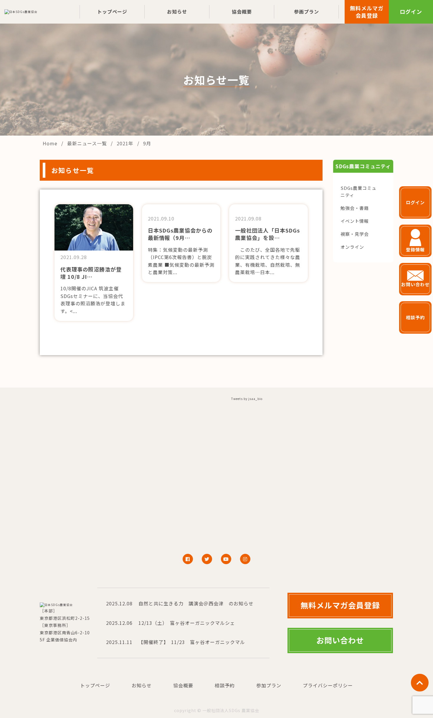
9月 (147, 143)
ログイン (411, 11)
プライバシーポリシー (328, 685)
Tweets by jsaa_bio (246, 398)
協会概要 (242, 11)
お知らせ (177, 11)
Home (51, 143)
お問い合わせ (340, 640)
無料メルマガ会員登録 (367, 11)
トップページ (112, 11)
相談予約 (225, 685)
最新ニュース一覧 (87, 143)
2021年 (126, 143)
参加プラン (268, 685)
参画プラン (306, 11)
